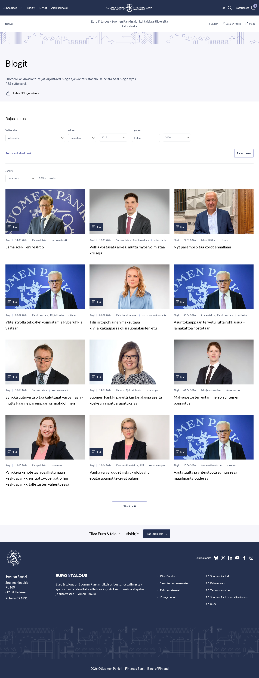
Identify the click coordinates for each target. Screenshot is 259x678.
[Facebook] (244, 558)
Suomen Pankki (233, 23)
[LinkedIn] (230, 558)
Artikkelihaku (59, 7)
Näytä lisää (129, 506)
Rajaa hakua (244, 153)
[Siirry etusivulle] (130, 8)
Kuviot (43, 7)
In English (213, 23)
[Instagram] (251, 558)
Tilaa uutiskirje (154, 533)
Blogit (31, 7)
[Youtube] (237, 558)
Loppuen (136, 130)
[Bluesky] (216, 558)
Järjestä (9, 170)
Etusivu (8, 23)
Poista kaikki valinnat (18, 153)
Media (252, 23)
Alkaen (71, 130)
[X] (223, 558)
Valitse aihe (11, 130)
